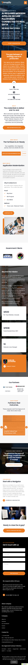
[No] (26, 660)
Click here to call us (12, 595)
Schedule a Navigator (13, 500)
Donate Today (10, 366)
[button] (25, 2)
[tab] (11, 154)
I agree (14, 662)
